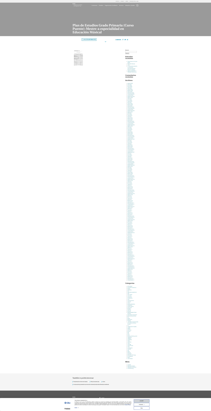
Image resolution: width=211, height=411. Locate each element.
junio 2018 (129, 197)
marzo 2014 (129, 251)
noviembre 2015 (130, 230)
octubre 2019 (130, 178)
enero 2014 (129, 254)
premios (129, 352)
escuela (129, 311)
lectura (128, 331)
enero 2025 (129, 106)
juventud (129, 330)
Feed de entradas (131, 366)
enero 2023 (129, 134)
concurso (129, 295)
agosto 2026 (130, 83)
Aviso (128, 65)
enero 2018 (129, 201)
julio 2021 (129, 153)
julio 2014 (129, 248)
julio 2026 (129, 84)
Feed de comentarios (131, 367)
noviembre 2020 (130, 162)
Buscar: (127, 50)
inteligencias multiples (131, 326)
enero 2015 (129, 241)
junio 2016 (129, 222)
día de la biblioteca (131, 304)
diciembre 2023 (130, 121)
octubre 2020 (130, 164)
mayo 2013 (129, 260)
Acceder (129, 364)
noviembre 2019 (130, 177)
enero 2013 (129, 264)
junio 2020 (129, 168)
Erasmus (129, 310)
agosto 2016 (130, 220)
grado (128, 318)
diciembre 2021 (130, 148)
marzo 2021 (129, 158)
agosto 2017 (130, 207)
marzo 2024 (129, 117)
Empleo (129, 308)
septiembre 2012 (131, 268)
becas (128, 288)
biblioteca (129, 289)
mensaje (129, 344)
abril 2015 (129, 237)
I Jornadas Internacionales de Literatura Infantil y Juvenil (132, 323)
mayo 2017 (129, 210)
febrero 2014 (130, 252)
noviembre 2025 (130, 94)
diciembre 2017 (130, 203)
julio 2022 (129, 140)
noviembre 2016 (130, 217)
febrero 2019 (130, 187)
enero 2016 (129, 228)
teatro (128, 357)
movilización (130, 347)
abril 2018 (129, 199)
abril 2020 (129, 171)
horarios (129, 320)
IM (128, 325)
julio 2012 (129, 270)
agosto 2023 (130, 126)
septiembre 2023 (131, 124)
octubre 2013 (130, 257)
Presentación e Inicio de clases (80, 381)
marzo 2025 (129, 103)
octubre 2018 (130, 192)
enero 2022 (129, 147)
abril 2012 (129, 274)
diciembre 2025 (130, 92)
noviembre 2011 (130, 280)
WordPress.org (130, 368)
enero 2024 (129, 120)
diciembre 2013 (130, 255)
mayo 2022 (129, 142)
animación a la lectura (131, 287)
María (128, 340)
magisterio (129, 337)
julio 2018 (129, 196)
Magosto (129, 338)
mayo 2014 (129, 249)
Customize (141, 404)
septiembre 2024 (131, 110)
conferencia (129, 298)
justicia (128, 329)
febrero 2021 (130, 159)
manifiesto (129, 339)
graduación (129, 319)
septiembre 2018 (131, 193)
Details (76, 407)
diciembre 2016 (130, 216)
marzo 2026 (129, 89)
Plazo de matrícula (131, 63)
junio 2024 (129, 114)
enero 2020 (129, 174)
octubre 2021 (130, 151)
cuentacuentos (130, 300)
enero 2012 (129, 277)
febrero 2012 (130, 276)
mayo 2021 (129, 155)
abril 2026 (129, 88)
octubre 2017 (130, 205)
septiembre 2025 (131, 96)
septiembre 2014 (131, 245)
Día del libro (129, 305)
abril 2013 (129, 261)
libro (128, 333)
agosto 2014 (130, 246)
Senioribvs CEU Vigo (131, 355)
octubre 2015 (130, 231)
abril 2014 (129, 250)
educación (129, 307)
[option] (105, 19)
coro (128, 299)
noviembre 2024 (130, 108)
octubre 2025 (130, 95)
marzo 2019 (129, 186)
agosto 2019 (130, 180)
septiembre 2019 (131, 179)
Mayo (128, 343)
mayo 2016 (129, 223)
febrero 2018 (130, 200)
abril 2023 (129, 130)
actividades (129, 286)
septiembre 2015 (131, 232)
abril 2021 (129, 156)
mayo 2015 (129, 236)
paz (128, 350)
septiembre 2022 (131, 139)
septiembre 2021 (131, 152)
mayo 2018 (129, 198)
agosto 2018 (130, 194)
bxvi (128, 291)
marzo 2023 (129, 132)
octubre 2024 (130, 109)
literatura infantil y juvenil (132, 336)
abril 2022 (129, 143)
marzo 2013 (129, 262)
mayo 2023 (129, 129)
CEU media (129, 294)
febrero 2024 (130, 119)
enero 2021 (129, 160)
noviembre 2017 (130, 204)
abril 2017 (129, 211)
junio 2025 (129, 100)
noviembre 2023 (130, 122)
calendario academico (132, 292)
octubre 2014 (130, 244)
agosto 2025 (130, 97)
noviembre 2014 (130, 243)
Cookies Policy (128, 404)
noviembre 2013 (130, 256)
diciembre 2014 (130, 242)
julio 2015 (129, 233)
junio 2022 (129, 141)
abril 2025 (129, 102)
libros (128, 334)
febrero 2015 (130, 239)
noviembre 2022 (130, 136)
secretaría (129, 353)
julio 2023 (129, 127)
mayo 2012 (129, 273)
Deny (142, 408)
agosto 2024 (130, 111)
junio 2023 (129, 128)
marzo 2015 (129, 238)
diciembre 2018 (130, 190)
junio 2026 (129, 85)
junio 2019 (129, 182)
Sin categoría (130, 356)
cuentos (129, 301)
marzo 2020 (129, 172)
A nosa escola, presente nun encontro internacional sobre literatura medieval (132, 68)
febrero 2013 (130, 263)
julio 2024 (129, 113)
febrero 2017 (130, 213)
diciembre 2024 (130, 107)
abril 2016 (129, 224)
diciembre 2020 (130, 161)
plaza (128, 351)
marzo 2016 (129, 225)
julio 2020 (129, 167)
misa (128, 346)
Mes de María (130, 345)
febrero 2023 (130, 133)
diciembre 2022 (130, 135)
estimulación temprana (132, 314)
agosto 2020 (130, 166)
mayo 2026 (129, 87)
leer (128, 332)
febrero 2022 (130, 146)
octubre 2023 (130, 123)
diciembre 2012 (130, 265)
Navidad (129, 349)
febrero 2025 (130, 104)
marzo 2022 (129, 145)
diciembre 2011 (130, 278)
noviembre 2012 (130, 267)
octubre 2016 (130, 218)
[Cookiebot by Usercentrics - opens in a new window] (67, 409)
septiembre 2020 (131, 165)
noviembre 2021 (130, 149)
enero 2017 (129, 214)
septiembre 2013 (131, 258)
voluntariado (130, 358)
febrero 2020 (130, 173)
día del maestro (130, 306)
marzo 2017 (129, 212)
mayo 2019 (129, 184)
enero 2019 (129, 188)
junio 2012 (129, 271)
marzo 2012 (129, 275)
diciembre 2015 (130, 229)
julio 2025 (129, 98)
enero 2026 (129, 91)
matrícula (129, 342)
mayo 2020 (129, 169)
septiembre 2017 (131, 206)
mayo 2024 (129, 115)
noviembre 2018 (130, 191)
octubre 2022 (130, 137)
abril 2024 (129, 116)
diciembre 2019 (130, 175)
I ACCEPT (142, 400)
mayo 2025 (129, 101)
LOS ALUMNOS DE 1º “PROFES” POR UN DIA (132, 71)
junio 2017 (129, 209)
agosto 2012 (130, 269)
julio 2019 (129, 181)
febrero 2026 (130, 90)
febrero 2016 (130, 226)
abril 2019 (129, 185)
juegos (128, 327)
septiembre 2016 (131, 219)
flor (128, 317)
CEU (128, 293)
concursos (129, 297)
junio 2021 (129, 154)
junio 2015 (129, 235)
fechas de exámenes (131, 316)
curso (128, 302)
